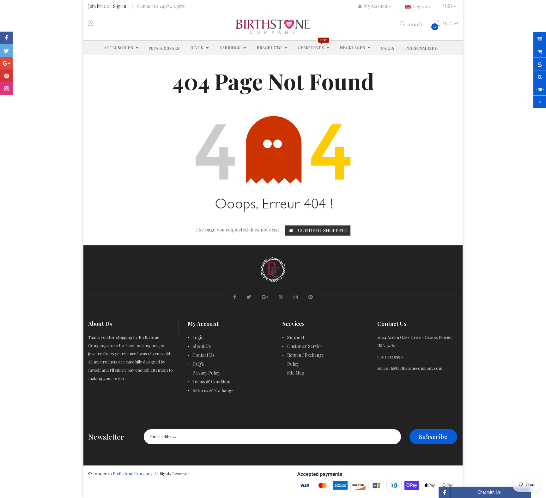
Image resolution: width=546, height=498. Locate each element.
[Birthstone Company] (273, 268)
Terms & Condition (211, 382)
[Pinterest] (6, 75)
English (420, 6)
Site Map (295, 373)
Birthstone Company (132, 473)
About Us (201, 346)
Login (197, 337)
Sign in (119, 6)
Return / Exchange (305, 355)
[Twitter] (6, 50)
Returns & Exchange (213, 390)
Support (295, 337)
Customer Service (305, 346)
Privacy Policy (206, 373)
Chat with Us (489, 492)
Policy (293, 364)
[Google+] (6, 63)
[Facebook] (6, 38)
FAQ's (198, 364)
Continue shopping (322, 230)
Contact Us (203, 355)
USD (450, 6)
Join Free (97, 6)
